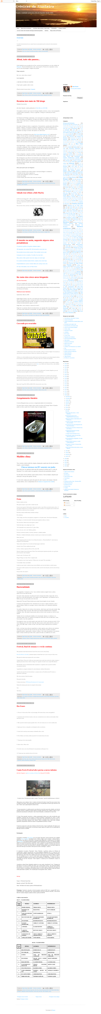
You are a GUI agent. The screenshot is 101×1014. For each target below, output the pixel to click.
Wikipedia (69, 311)
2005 (66, 464)
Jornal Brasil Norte (68, 212)
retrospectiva (65, 275)
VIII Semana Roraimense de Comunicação (35, 682)
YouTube (75, 311)
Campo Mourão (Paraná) (68, 149)
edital (74, 179)
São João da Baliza (76, 282)
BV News (66, 473)
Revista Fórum (66, 277)
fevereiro (68, 454)
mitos (66, 248)
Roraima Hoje (67, 486)
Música (69, 251)
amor (74, 130)
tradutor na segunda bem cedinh (46, 481)
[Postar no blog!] (47, 49)
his (73, 202)
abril (67, 450)
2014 (66, 385)
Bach (70, 140)
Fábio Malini (67, 340)
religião (79, 274)
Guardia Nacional (66, 200)
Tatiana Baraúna (67, 353)
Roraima (31, 760)
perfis (66, 260)
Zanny (24, 697)
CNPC (64, 155)
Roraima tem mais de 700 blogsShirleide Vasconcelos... (72, 416)
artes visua (77, 135)
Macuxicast (75, 240)
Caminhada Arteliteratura (74, 148)
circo (76, 153)
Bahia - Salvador (75, 140)
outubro (67, 400)
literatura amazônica (77, 222)
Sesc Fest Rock (80, 296)
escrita (79, 181)
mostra (43, 389)
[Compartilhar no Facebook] (50, 49)
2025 (66, 365)
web (64, 311)
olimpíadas (65, 256)
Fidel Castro (68, 188)
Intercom (79, 209)
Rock (22, 578)
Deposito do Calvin (68, 330)
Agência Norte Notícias (69, 471)
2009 (66, 394)
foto (80, 192)
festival (44, 577)
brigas (80, 147)
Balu (81, 140)
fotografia (65, 194)
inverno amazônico (31, 490)
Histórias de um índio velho (36, 183)
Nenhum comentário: (37, 49)
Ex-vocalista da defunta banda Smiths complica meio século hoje (32, 260)
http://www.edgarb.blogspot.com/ (41, 134)
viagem (65, 309)
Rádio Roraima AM (68, 482)
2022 (66, 371)
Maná (80, 240)
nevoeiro (69, 255)
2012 (66, 389)
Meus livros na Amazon (26, 28)
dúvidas (76, 175)
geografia (65, 198)
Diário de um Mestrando (72, 173)
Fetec (77, 187)
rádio (82, 270)
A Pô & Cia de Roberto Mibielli (70, 327)
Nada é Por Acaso (68, 343)
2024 (66, 367)
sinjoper (64, 298)
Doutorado (71, 175)
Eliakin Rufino (66, 180)
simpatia (79, 297)
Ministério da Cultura (78, 247)
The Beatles (75, 300)
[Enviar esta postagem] (43, 49)
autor (80, 139)
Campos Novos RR (78, 149)
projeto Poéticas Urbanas (67, 269)
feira (70, 185)
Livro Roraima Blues (67, 237)
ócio (80, 255)
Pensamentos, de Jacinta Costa (71, 325)
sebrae (73, 285)
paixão (64, 257)
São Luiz (69, 282)
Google (31, 638)
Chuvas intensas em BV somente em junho (38, 467)
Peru (76, 260)
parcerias (50, 95)
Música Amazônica (50, 696)
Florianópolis (48, 577)
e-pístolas (66, 332)
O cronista (66, 517)
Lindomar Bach (78, 220)
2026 (66, 363)
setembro (68, 402)
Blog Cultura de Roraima (55, 30)
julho (67, 405)
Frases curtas (74, 194)
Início (18, 28)
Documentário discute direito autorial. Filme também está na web (31, 252)
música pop (53, 577)
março (67, 452)
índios (80, 208)
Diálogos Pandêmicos (68, 171)
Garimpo (79, 196)
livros (79, 239)
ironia (81, 211)
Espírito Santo (72, 183)
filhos (74, 188)
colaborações (70, 155)
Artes (64, 135)
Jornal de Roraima (77, 212)
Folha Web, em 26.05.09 (41, 108)
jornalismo (19, 184)
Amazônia (74, 128)
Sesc (46, 389)
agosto (67, 403)
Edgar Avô (37, 315)
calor (23, 490)
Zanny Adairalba (69, 312)
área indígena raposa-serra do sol (70, 132)
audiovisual (73, 139)
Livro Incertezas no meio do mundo (71, 235)
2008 (66, 458)
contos (68, 161)
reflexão (18, 578)
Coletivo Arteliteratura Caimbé (71, 157)
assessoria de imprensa (76, 138)
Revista (50, 448)
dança (80, 167)
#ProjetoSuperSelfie (67, 124)
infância (51, 638)
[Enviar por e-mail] (46, 49)
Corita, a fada (67, 329)
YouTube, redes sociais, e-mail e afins (41, 28)
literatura (35, 448)
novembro (68, 398)
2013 (66, 387)
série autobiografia (69, 286)
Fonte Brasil (66, 478)
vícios (71, 309)
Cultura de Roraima (68, 319)
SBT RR (69, 285)
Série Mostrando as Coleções (71, 292)
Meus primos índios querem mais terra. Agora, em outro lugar (31, 257)
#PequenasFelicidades (68, 123)
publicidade (81, 269)
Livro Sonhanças (73, 239)
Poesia (41, 315)
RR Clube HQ (67, 281)
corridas (73, 161)
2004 (66, 466)
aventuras (65, 140)
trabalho (47, 490)
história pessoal (28, 183)
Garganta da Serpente (69, 341)
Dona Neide (65, 175)
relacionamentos (73, 274)
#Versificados (74, 124)
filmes (81, 190)
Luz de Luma (67, 335)
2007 (66, 460)
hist (76, 202)
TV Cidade (78, 304)
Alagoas (71, 127)
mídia (67, 246)
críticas (64, 163)
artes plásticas (70, 135)
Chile (75, 152)
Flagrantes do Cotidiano (69, 337)
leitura (69, 219)
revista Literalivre (74, 277)
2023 (66, 369)
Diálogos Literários (75, 170)
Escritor (65, 183)
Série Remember (46, 315)
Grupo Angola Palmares (76, 199)
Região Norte (78, 273)
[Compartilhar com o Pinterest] (52, 49)
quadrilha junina (74, 270)
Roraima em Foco (68, 484)
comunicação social (78, 159)
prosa (75, 269)
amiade (81, 128)
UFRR (64, 307)
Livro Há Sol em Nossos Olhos (75, 233)
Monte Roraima (78, 248)
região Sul (65, 274)
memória (64, 243)
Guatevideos (80, 200)
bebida (68, 142)
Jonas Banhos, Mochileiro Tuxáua (71, 318)
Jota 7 (65, 479)
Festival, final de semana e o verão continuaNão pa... (72, 442)
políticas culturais (67, 266)
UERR (79, 305)
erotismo (74, 181)
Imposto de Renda (73, 208)
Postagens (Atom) (24, 999)
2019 (66, 376)
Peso (80, 260)
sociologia (70, 298)
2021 (66, 372)
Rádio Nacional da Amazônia (69, 271)
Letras (32, 448)
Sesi (65, 297)
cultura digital (74, 166)
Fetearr (72, 187)
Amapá (69, 128)
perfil (82, 259)
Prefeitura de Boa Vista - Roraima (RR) (72, 481)
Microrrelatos (40, 95)
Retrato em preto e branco (70, 349)
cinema (28, 389)
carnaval (70, 152)
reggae (64, 273)
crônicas (40, 51)
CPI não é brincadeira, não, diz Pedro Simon (27, 266)
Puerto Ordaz (67, 270)
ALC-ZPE (77, 127)
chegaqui (33, 89)
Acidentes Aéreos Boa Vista (73, 125)
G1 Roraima (71, 195)
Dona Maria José (31, 315)
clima (80, 153)
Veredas (79, 308)
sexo (75, 297)
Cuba (80, 163)
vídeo (75, 309)
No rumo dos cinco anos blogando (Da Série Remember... (73, 425)
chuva (26, 490)
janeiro (67, 456)
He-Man (70, 202)
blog (23, 95)
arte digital (78, 134)
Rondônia (65, 280)
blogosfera (65, 144)
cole (75, 155)
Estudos (65, 184)
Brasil (70, 147)
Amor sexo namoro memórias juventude (30, 51)
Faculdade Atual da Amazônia (38, 696)
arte (23, 448)
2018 (66, 378)
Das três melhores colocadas (23, 654)
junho (67, 407)
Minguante (19, 66)
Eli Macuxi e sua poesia (69, 357)
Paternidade (67, 259)
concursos (67, 160)
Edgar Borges (30, 837)
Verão (50, 490)
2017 (66, 380)
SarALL (73, 284)
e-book (80, 175)
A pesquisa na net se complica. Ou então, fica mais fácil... (30, 255)
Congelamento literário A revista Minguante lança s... (72, 431)
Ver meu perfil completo (76, 88)
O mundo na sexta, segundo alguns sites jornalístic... (73, 422)
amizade (24, 638)
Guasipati (73, 200)
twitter (74, 305)
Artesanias (71, 136)
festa (41, 577)
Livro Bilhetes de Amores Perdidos (75, 229)
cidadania (65, 153)
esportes (79, 183)
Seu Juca (70, 297)
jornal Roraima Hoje (73, 215)
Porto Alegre (70, 267)
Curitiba (70, 167)
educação (79, 179)
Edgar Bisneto (72, 177)
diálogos (65, 170)
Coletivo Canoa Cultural (67, 159)
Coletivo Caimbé (62, 28)
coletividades (77, 156)
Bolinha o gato (76, 145)
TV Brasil (72, 304)
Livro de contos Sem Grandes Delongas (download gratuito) (30, 30)
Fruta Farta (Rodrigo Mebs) (70, 338)
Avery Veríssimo (24, 838)
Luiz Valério (65, 240)
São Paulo (69, 284)
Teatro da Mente (67, 354)
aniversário (79, 131)
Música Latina (66, 252)
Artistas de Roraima (28, 696)
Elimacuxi (73, 180)
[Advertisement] (73, 58)
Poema (64, 263)
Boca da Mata (69, 145)
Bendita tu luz (73, 142)
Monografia (71, 248)
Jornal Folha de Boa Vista (50, 183)
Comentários (68, 505)
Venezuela (65, 308)
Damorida (75, 167)
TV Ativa (66, 487)
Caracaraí (77, 151)
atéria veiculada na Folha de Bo (33, 773)
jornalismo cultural (37, 389)
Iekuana (81, 207)
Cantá (64, 151)
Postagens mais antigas (54, 996)
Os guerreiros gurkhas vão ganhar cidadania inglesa (28, 246)
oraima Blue (20, 841)
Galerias (46, 30)
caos (68, 151)
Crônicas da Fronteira (35, 6)
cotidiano (79, 161)
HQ (66, 207)
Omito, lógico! (67, 345)
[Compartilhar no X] (49, 49)
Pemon (74, 259)
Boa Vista (24, 389)
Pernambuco (71, 260)
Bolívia (81, 145)
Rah (65, 348)
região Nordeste (70, 273)
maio (67, 409)
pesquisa (65, 261)
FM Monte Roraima (77, 191)
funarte (64, 195)
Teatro (69, 300)
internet (29, 95)
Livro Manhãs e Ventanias (76, 236)
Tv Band (66, 304)
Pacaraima (79, 256)
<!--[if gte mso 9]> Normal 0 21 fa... (72, 433)
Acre (81, 125)
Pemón (78, 259)
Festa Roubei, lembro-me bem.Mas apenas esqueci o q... (73, 436)
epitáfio (70, 181)
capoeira (72, 151)
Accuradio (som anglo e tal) (70, 324)
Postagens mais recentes (22, 996)
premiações (77, 267)
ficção (29, 448)
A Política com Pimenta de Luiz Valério (72, 346)
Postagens (67, 502)
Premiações (54, 28)
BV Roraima (67, 474)
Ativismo (65, 139)
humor (71, 207)
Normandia (75, 255)
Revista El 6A (78, 275)
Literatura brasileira (68, 223)
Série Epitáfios (80, 290)
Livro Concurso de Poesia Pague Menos (71, 231)
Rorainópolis (80, 280)
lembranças (75, 219)
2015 (66, 383)
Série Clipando (24, 184)
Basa (64, 142)
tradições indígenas (78, 301)
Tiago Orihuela (67, 356)
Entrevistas (65, 181)
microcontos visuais (75, 243)
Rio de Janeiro (74, 278)
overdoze (74, 256)
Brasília (75, 147)
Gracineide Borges (66, 199)
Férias (77, 185)
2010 (66, 393)
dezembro (68, 396)
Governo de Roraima (77, 198)
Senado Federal (80, 285)
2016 (66, 382)
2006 (66, 462)
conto (64, 161)
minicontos (68, 247)
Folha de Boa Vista (68, 476)
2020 (66, 374)
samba (73, 281)
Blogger (53, 1010)
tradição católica (69, 301)
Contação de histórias (76, 160)
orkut (70, 256)
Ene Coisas (66, 333)
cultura (73, 164)
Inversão (20, 38)
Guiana (65, 202)
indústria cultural (66, 209)
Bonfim (65, 147)
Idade (76, 207)
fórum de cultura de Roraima (69, 192)
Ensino (79, 180)
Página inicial (39, 996)
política (78, 265)
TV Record (69, 305)
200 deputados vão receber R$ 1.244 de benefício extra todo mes (32, 249)
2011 (66, 391)
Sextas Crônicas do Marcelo (70, 351)
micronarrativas (45, 51)
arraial (68, 133)
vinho (80, 309)
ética (70, 184)
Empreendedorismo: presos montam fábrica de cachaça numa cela (32, 263)
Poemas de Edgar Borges (76, 263)
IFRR (66, 208)
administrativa (65, 127)
